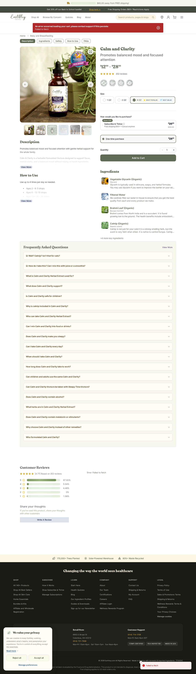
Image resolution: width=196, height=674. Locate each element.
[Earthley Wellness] (18, 17)
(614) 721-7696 (79, 641)
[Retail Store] (162, 17)
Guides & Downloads (80, 604)
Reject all (17, 658)
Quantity (104, 150)
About (88, 17)
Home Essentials (20, 599)
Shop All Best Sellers (22, 590)
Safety (59, 41)
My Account (134, 594)
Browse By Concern (52, 17)
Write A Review (44, 520)
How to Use (72, 41)
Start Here (75, 585)
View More (26, 167)
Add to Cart (138, 157)
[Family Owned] (103, 83)
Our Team (104, 590)
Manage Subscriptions (52, 594)
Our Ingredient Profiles (81, 599)
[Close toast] (140, 662)
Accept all (39, 658)
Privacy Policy (163, 585)
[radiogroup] (138, 131)
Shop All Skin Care (21, 594)
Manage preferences (28, 665)
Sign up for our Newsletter (83, 608)
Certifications (106, 594)
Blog (79, 17)
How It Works (48, 585)
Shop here (94, 9)
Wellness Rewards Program (112, 608)
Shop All (35, 17)
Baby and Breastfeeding (41, 36)
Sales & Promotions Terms (169, 594)
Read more (11, 651)
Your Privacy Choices (166, 612)
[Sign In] (168, 17)
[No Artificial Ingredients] (129, 83)
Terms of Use (163, 590)
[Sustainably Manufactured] (112, 83)
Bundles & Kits (19, 604)
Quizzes (69, 17)
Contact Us (134, 585)
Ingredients (44, 41)
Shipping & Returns (137, 590)
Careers (103, 599)
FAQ (130, 599)
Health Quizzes (78, 590)
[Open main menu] (182, 17)
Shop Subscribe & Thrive (53, 590)
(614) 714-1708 (134, 635)
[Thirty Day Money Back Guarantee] (121, 83)
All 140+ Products (21, 585)
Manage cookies (164, 616)
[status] (165, 666)
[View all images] (90, 52)
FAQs (86, 41)
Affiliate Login (106, 604)
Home (22, 36)
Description (27, 41)
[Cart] (174, 17)
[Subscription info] (124, 124)
